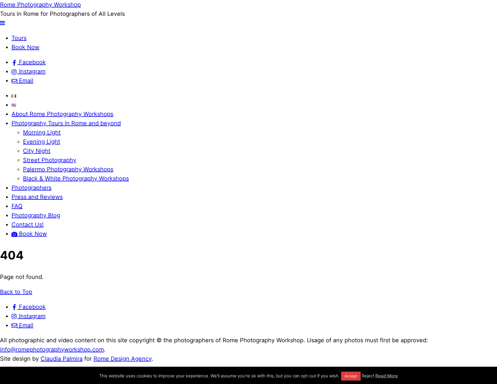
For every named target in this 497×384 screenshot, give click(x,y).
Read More (386, 376)
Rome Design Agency (122, 358)
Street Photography (49, 160)
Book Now (25, 47)
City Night (36, 150)
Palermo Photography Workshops (68, 169)
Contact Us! (28, 224)
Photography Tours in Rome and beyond (66, 123)
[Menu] (2, 23)
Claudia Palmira (62, 358)
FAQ (17, 206)
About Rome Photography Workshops (62, 114)
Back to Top (16, 291)
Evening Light (41, 141)
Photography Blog (36, 215)
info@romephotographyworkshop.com (52, 349)
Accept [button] (351, 376)
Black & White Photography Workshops (76, 178)
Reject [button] (368, 376)
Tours (19, 38)
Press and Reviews (37, 196)
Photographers (31, 187)
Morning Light (42, 132)
